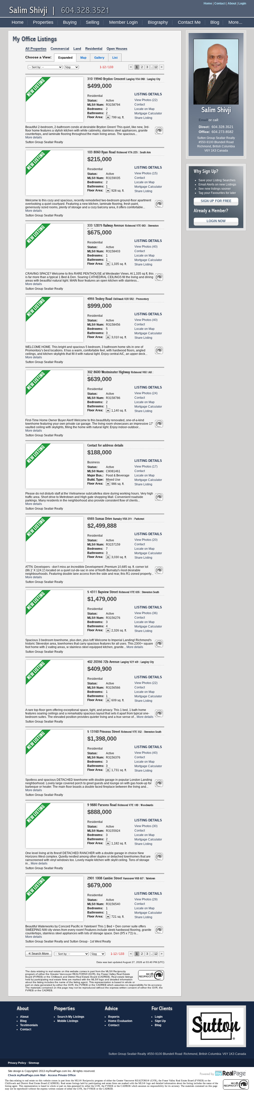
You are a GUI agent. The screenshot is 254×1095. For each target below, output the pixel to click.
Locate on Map (144, 109)
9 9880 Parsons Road (120, 805)
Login (242, 3)
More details (33, 137)
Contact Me (189, 22)
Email (203, 120)
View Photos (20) (146, 540)
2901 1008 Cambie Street (121, 878)
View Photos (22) (146, 100)
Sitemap (34, 1062)
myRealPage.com (223, 1074)
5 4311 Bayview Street (123, 592)
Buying (70, 22)
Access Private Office (62, 1075)
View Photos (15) (146, 173)
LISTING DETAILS (148, 94)
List (115, 57)
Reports (114, 1016)
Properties (43, 22)
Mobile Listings (67, 1021)
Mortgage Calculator (148, 113)
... (151, 67)
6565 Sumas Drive (115, 519)
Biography (158, 22)
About (232, 3)
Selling (92, 22)
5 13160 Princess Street (124, 732)
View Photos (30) (146, 826)
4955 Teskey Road (118, 299)
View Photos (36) (146, 613)
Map (83, 57)
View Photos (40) (146, 246)
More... (235, 22)
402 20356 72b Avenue (120, 662)
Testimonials (29, 1025)
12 (155, 67)
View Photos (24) (146, 393)
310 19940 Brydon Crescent (123, 79)
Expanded (65, 57)
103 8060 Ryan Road (119, 152)
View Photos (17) (146, 466)
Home (208, 3)
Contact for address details (105, 445)
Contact (219, 3)
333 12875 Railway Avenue (123, 227)
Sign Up (160, 1021)
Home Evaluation (120, 1021)
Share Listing (143, 118)
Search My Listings (70, 1016)
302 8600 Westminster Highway (120, 374)
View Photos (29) (146, 899)
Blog (214, 22)
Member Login (123, 22)
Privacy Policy (17, 1062)
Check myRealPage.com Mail (26, 1075)
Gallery (99, 57)
